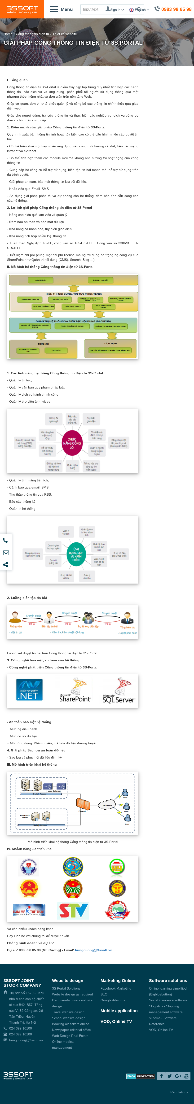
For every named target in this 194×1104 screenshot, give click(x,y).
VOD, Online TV (116, 1021)
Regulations (179, 1092)
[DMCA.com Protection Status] (140, 1076)
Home (8, 34)
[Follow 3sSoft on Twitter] (170, 1076)
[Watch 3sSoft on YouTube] (186, 1076)
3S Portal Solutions (66, 988)
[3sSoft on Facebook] (161, 1076)
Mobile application (119, 1010)
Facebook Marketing (116, 988)
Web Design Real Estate (70, 1036)
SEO (104, 994)
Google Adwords (113, 1000)
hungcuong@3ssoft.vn (93, 950)
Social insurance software (168, 1000)
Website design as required (72, 994)
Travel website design (68, 1012)
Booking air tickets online (70, 1024)
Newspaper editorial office (71, 1030)
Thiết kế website (65, 34)
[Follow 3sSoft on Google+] (178, 1076)
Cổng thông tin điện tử (32, 34)
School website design (68, 1018)
